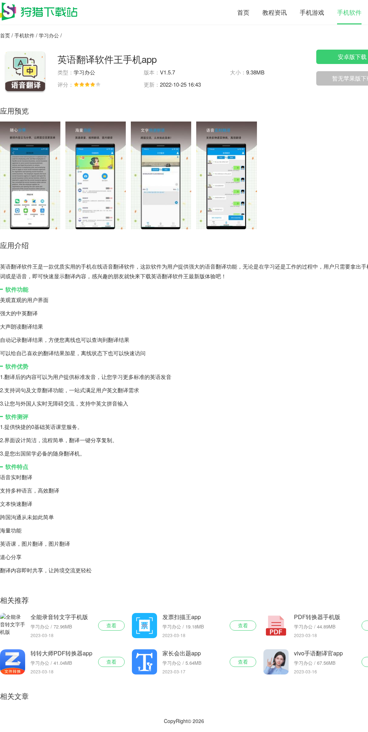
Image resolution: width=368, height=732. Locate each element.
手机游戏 (312, 12)
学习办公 (49, 35)
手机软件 (349, 12)
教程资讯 (274, 12)
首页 (243, 12)
